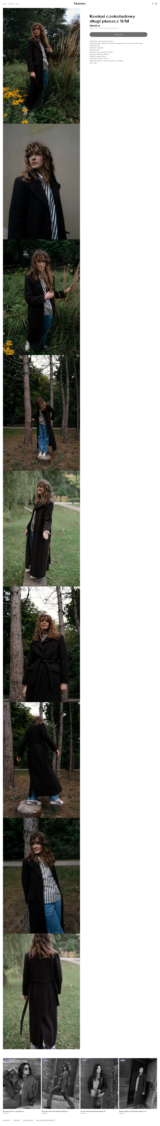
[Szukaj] (153, 4)
